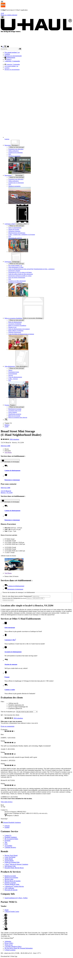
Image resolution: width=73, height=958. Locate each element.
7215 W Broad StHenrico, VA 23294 (6, 491)
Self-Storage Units (10, 866)
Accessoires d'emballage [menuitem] (14, 324)
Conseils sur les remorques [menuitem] (15, 152)
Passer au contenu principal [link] (9, 15)
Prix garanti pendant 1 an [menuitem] (12, 52)
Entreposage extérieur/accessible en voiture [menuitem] (19, 275)
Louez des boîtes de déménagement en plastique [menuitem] (21, 334)
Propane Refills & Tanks (12, 884)
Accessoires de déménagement (13, 652)
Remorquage (8, 175)
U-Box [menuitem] (10, 224)
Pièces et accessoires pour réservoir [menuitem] (17, 417)
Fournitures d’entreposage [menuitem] (15, 282)
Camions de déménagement (12, 470)
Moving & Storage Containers (16, 864)
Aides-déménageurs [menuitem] (10, 366)
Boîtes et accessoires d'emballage (33, 318)
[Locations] (8, 47)
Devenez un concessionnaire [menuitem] (13, 56)
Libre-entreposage (10, 627)
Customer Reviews (10, 847)
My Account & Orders (11, 839)
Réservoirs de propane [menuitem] (14, 415)
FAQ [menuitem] (9, 154)
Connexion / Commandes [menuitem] (12, 61)
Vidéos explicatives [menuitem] (13, 151)
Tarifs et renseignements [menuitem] (14, 227)
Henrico (7, 425)
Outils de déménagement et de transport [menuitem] (19, 329)
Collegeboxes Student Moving (14, 886)
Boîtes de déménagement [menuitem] (15, 322)
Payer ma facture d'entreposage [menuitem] (16, 277)
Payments (7, 840)
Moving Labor (9, 879)
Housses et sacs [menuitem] (12, 327)
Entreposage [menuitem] (8, 261)
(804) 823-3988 (5, 446)
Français (7, 825)
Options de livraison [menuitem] (13, 229)
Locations (10, 950)
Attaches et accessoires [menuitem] (14, 156)
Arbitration (8, 941)
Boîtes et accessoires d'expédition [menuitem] (17, 325)
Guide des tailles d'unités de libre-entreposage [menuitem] (20, 274)
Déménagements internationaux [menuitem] (16, 233)
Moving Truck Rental (11, 855)
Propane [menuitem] (7, 405)
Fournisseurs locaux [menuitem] (13, 372)
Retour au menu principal (17, 147)
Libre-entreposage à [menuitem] (15, 267)
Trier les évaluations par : (8, 711)
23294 (6, 426)
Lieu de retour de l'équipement (14, 598)
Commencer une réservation (15, 179)
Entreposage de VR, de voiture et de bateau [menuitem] (20, 272)
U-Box (22, 224)
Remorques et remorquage (11, 461)
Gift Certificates (9, 888)
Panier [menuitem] (8, 59)
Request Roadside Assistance (12, 822)
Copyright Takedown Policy (13, 946)
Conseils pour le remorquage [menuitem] (16, 182)
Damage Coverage (10, 882)
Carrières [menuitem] (7, 54)
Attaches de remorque (11, 664)
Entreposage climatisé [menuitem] (14, 270)
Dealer (7, 910)
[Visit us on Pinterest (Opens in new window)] (6, 921)
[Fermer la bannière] (2, 2)
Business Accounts (10, 876)
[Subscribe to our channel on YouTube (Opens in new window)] (6, 929)
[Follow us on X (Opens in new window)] (6, 927)
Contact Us (8, 835)
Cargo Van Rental (10, 857)
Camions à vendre (10, 689)
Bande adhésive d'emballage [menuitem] (15, 330)
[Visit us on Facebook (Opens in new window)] (6, 916)
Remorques (15, 145)
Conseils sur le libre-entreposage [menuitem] (17, 281)
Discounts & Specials (11, 890)
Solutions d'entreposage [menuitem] (14, 332)
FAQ (6, 844)
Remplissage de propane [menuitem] (14, 409)
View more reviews (6, 802)
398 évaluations (14, 439)
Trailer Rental (9, 859)
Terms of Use (9, 945)
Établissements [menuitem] (10, 57)
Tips (6, 842)
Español (7, 827)
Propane (12, 405)
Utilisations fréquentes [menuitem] (14, 231)
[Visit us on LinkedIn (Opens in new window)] (6, 924)
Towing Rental (9, 860)
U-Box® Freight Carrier (12, 911)
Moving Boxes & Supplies (13, 881)
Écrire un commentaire (7, 726)
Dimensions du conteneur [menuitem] (15, 238)
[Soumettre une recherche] (20, 49)
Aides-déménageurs (21, 366)
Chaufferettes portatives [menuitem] (14, 414)
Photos (8, 452)
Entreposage (16, 261)
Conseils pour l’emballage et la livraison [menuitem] (21, 234)
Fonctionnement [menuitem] (12, 373)
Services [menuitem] (10, 375)
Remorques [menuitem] (8, 145)
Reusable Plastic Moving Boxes (14, 868)
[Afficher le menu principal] (2, 17)
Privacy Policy (9, 943)
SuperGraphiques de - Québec (16, 898)
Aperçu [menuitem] (10, 370)
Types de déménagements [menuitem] (15, 377)
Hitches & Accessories (11, 877)
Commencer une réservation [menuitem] (15, 149)
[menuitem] (40, 179)
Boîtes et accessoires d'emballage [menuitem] (14, 318)
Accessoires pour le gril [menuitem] (14, 410)
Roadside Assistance (11, 837)
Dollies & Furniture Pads (12, 862)
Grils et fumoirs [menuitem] (12, 412)
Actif (2, 13)
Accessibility (8, 845)
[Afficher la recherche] (5, 46)
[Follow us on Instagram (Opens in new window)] (6, 919)
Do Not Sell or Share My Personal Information (19, 948)
